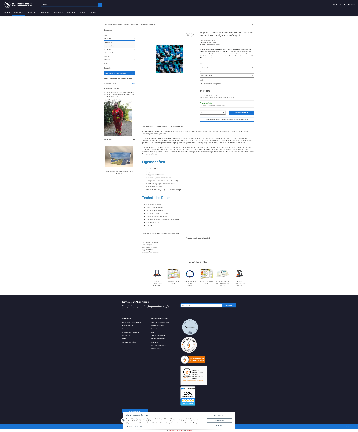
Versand (215, 95)
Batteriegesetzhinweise (158, 345)
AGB (152, 332)
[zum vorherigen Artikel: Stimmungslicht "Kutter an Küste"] (249, 24)
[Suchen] (100, 5)
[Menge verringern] (202, 112)
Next (130, 159)
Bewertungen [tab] (161, 126)
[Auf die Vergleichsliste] (188, 35)
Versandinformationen (158, 339)
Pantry (106, 63)
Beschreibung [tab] (147, 126)
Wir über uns (126, 335)
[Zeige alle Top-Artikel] (134, 139)
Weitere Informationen (241, 119)
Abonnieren (229, 305)
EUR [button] (334, 5)
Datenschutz (139, 426)
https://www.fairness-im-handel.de (193, 380)
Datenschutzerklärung (155, 306)
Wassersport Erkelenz (119, 83)
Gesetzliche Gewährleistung (160, 322)
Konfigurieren (219, 420)
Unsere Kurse (126, 329)
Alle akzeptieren (219, 416)
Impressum (129, 426)
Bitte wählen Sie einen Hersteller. (115, 73)
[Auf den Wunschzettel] (193, 35)
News (124, 339)
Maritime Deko (211, 43)
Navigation (107, 56)
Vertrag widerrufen (135, 411)
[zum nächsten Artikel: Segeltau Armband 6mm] (252, 24)
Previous (108, 159)
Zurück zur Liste (109, 24)
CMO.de (189, 430)
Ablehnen (219, 425)
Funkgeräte (107, 49)
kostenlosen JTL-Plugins (176, 430)
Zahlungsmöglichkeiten (158, 335)
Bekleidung (108, 42)
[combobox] (227, 67)
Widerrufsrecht (156, 348)
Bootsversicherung (128, 325)
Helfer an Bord (108, 53)
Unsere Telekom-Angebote (130, 332)
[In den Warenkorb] (143, 30)
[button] (340, 4)
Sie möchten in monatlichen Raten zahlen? (227, 119)
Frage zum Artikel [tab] (176, 126)
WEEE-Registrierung (157, 325)
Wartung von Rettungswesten (131, 322)
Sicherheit (107, 60)
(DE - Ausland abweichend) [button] (220, 105)
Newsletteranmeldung (129, 342)
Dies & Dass (107, 38)
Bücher (106, 35)
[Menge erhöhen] (223, 112)
